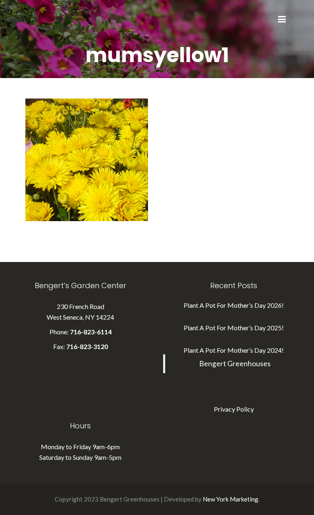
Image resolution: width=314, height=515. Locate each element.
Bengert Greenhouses (235, 363)
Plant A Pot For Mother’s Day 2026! (234, 305)
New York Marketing (230, 499)
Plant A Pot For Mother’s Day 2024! (234, 350)
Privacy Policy (234, 409)
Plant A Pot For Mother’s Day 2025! (234, 327)
